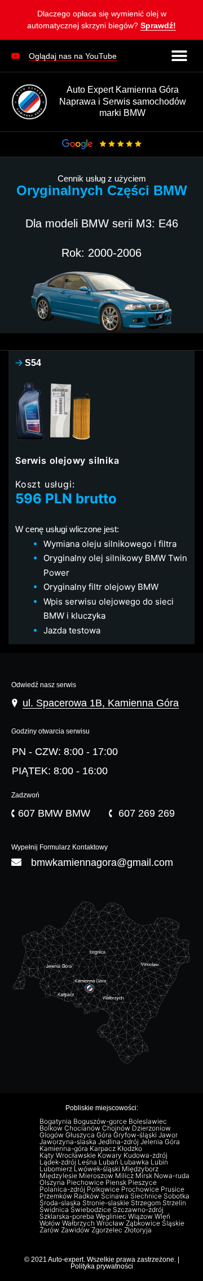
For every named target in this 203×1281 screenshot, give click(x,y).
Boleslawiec (149, 1121)
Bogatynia (56, 1121)
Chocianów (83, 1128)
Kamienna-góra (64, 1148)
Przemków (56, 1196)
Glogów (52, 1135)
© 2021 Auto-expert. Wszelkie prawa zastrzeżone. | (101, 1259)
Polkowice (104, 1189)
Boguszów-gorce (101, 1121)
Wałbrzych (79, 1223)
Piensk (116, 1182)
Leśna (88, 1162)
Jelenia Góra (161, 1141)
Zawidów (76, 1230)
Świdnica (54, 1209)
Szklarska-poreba (67, 1216)
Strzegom (146, 1203)
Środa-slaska (60, 1203)
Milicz (125, 1175)
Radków (87, 1196)
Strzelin (175, 1203)
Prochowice (141, 1189)
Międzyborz (141, 1169)
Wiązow (141, 1216)
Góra (104, 1135)
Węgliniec (112, 1216)
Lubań (109, 1162)
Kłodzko (130, 1148)
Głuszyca (80, 1135)
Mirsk (144, 1175)
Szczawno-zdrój (139, 1209)
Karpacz (103, 1148)
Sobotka (177, 1196)
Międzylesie (59, 1175)
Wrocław (111, 1223)
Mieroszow (97, 1175)
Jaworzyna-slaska (68, 1141)
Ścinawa (115, 1196)
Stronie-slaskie (106, 1203)
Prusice (173, 1189)
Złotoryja (138, 1230)
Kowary (110, 1155)
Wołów (50, 1223)
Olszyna (53, 1182)
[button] (101, 22)
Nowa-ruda (172, 1175)
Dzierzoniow (152, 1128)
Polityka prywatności (101, 1266)
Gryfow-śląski (135, 1135)
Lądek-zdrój (58, 1162)
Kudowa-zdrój (146, 1155)
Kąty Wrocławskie (68, 1155)
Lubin (160, 1162)
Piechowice (86, 1182)
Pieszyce (143, 1182)
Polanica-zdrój (63, 1189)
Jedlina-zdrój (119, 1141)
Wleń (163, 1216)
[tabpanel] (101, 509)
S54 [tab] (28, 363)
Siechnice (147, 1196)
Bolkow (51, 1128)
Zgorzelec (107, 1230)
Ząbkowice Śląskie (156, 1223)
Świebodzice (91, 1209)
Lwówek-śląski (98, 1169)
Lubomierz (56, 1169)
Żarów (50, 1230)
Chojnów (117, 1128)
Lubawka (135, 1162)
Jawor (168, 1135)
